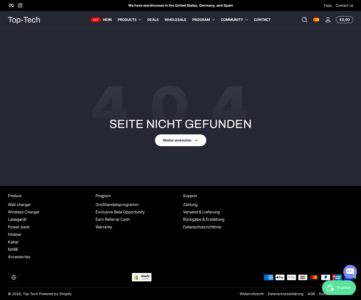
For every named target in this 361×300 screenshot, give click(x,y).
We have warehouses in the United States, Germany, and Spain (180, 5)
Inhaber (15, 234)
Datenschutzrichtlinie (202, 226)
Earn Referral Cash (113, 219)
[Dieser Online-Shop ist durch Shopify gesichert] (142, 277)
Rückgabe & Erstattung (203, 219)
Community (232, 19)
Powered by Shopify (55, 294)
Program (201, 19)
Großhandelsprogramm (117, 204)
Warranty (104, 226)
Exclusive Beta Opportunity (120, 211)
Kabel (13, 241)
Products (127, 19)
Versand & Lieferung (201, 211)
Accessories (19, 256)
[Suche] (304, 20)
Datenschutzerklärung (286, 294)
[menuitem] (49, 204)
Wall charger (19, 204)
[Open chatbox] (350, 272)
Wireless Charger (24, 211)
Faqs (328, 5)
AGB (311, 294)
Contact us (344, 5)
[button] (304, 20)
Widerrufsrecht (252, 294)
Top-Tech (30, 294)
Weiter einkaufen (177, 140)
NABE (13, 249)
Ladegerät (17, 219)
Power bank (19, 226)
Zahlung (190, 204)
